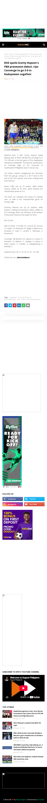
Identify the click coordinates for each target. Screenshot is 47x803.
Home (6, 54)
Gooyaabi (40, 800)
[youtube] (34, 504)
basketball (12, 297)
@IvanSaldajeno (23, 257)
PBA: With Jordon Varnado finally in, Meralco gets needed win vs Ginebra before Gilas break (28, 735)
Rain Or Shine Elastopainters (19, 54)
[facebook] (12, 499)
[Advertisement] (23, 99)
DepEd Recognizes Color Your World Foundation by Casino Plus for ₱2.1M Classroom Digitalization (28, 713)
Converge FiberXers (24, 297)
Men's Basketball (10, 299)
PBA (18, 299)
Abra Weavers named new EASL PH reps (27, 724)
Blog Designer (21, 800)
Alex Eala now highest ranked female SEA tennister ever (28, 758)
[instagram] (12, 504)
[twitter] (34, 499)
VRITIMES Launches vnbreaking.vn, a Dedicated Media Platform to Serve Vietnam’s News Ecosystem (28, 747)
